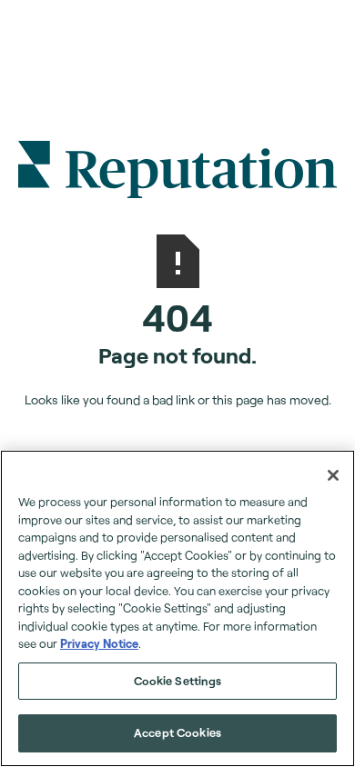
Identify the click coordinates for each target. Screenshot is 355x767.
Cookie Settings (178, 680)
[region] (177, 608)
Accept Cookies (177, 732)
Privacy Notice (99, 643)
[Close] (333, 475)
